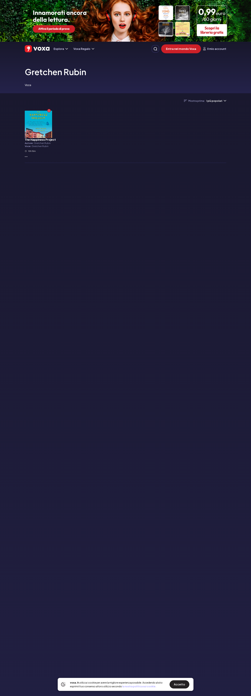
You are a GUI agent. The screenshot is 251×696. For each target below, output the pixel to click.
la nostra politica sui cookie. (139, 686)
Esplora (59, 49)
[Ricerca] (155, 49)
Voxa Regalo (81, 49)
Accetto (179, 684)
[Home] (37, 48)
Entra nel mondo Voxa (181, 49)
